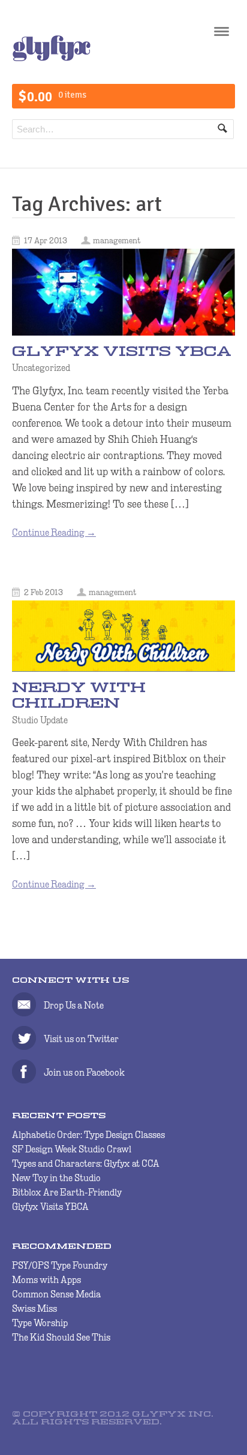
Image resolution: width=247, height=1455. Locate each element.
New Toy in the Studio (56, 1178)
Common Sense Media (56, 1294)
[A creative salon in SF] (51, 58)
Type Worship (40, 1323)
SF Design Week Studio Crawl (71, 1149)
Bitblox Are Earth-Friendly (67, 1192)
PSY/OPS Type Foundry (59, 1265)
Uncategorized (41, 368)
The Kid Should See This (61, 1337)
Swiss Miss (34, 1308)
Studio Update (40, 719)
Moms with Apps (46, 1280)
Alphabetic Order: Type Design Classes (88, 1135)
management (116, 240)
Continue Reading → (54, 532)
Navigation (221, 35)
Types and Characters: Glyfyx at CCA (85, 1163)
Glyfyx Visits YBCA (121, 353)
